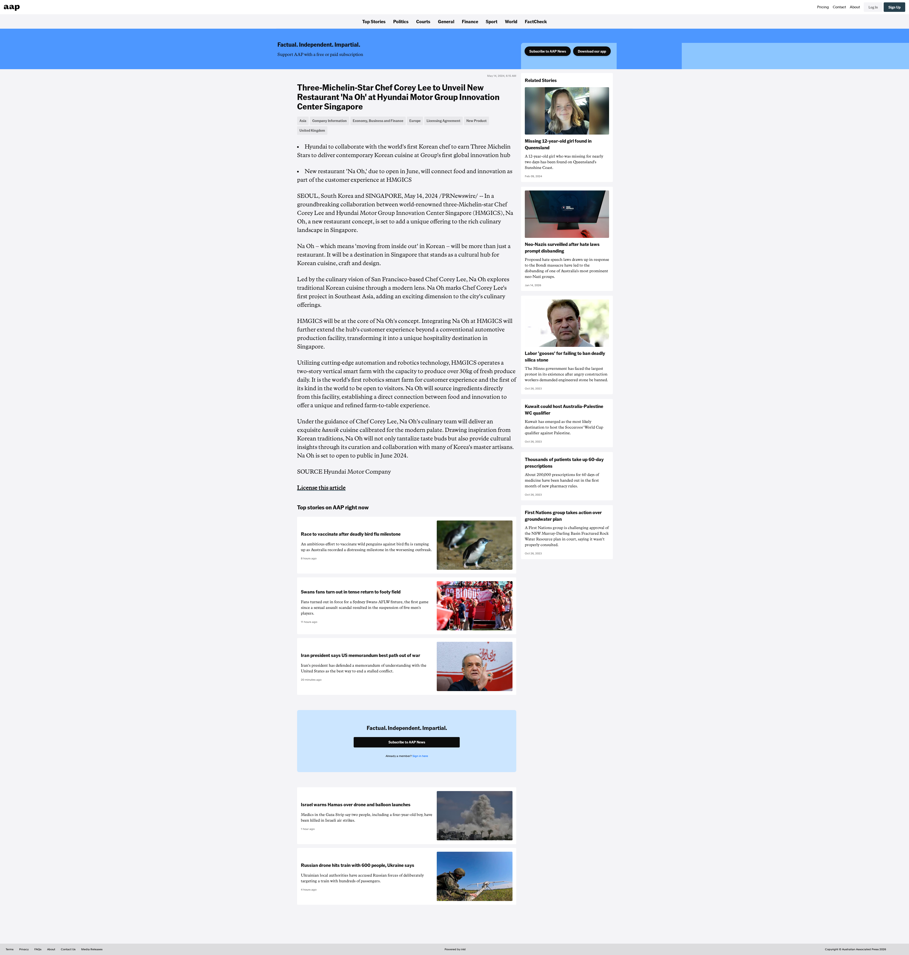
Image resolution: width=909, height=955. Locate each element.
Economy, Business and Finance (378, 120)
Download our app (592, 51)
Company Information (329, 120)
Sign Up (894, 7)
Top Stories (374, 21)
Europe (415, 120)
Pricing (823, 7)
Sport (491, 21)
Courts (423, 21)
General (446, 21)
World (511, 21)
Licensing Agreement (443, 120)
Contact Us (68, 949)
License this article (321, 488)
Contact (839, 7)
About (855, 7)
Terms (9, 949)
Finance (470, 21)
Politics (401, 21)
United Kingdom (312, 130)
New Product (476, 120)
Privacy (24, 949)
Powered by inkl (455, 949)
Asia (302, 120)
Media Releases (91, 949)
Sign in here (420, 756)
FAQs (37, 949)
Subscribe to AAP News (547, 51)
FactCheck (536, 21)
